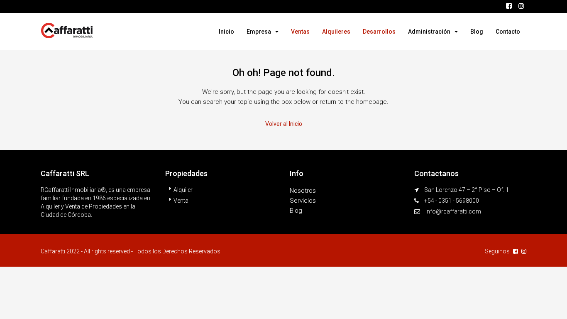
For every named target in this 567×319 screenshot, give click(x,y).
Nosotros (303, 190)
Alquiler (183, 189)
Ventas (300, 31)
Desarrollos (379, 31)
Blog (476, 31)
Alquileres (336, 31)
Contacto (508, 31)
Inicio (226, 31)
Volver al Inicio (283, 123)
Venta (181, 200)
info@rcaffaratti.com (453, 211)
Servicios (303, 200)
